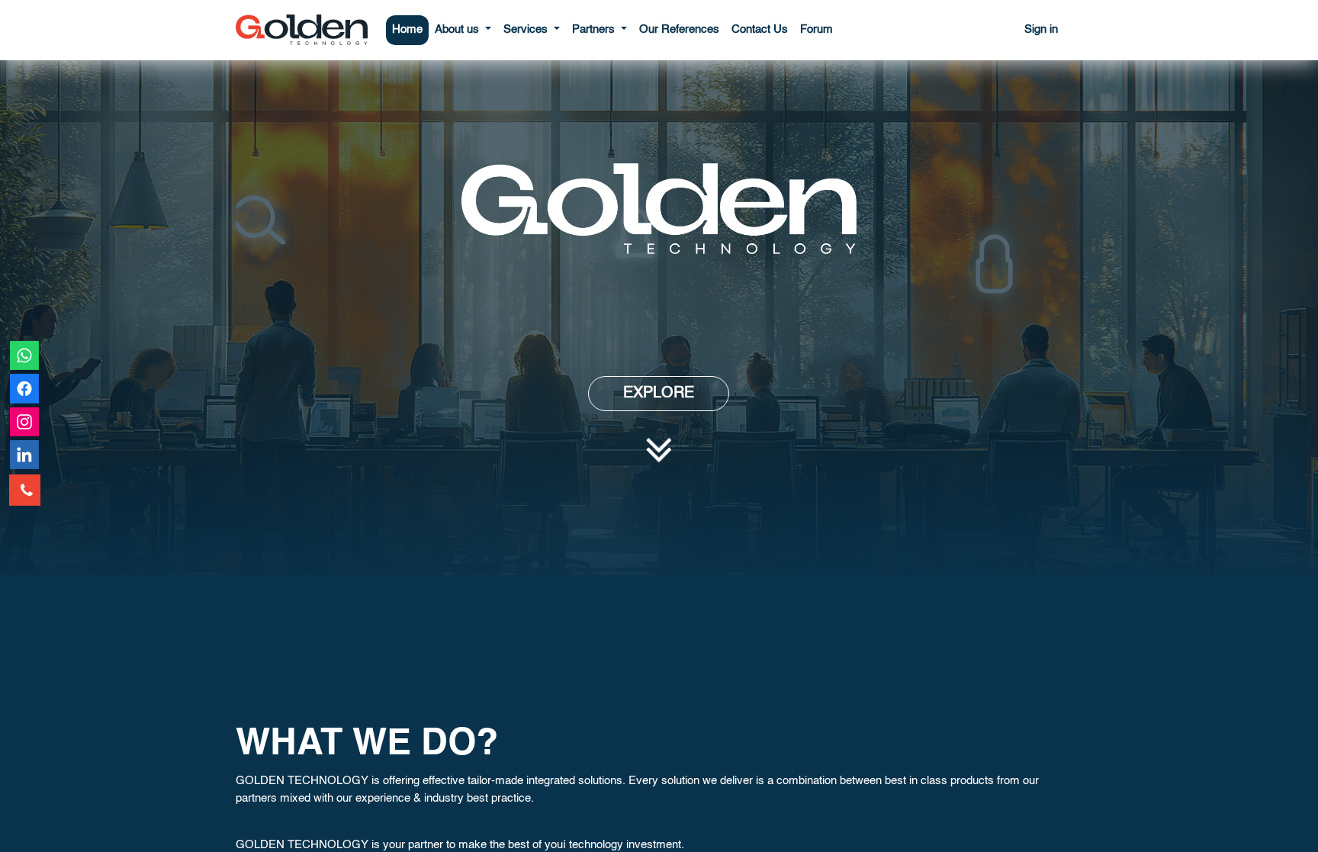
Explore (658, 393)
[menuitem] (407, 30)
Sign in (1041, 29)
